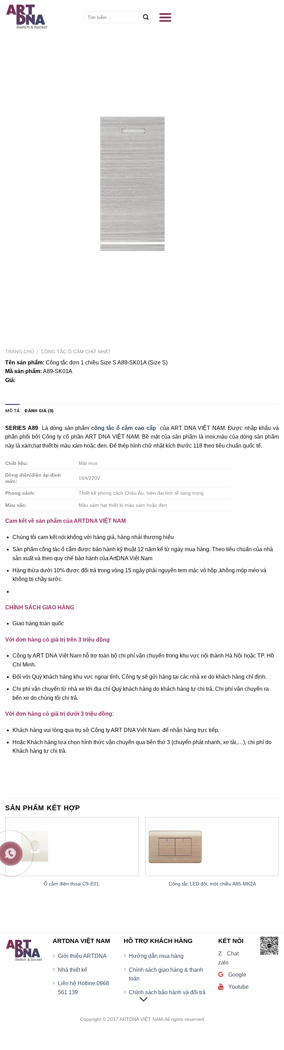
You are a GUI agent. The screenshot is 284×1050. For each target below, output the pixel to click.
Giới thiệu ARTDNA (82, 956)
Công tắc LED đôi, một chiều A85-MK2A (212, 883)
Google (236, 975)
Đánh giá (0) (39, 410)
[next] (278, 862)
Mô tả (12, 410)
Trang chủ (19, 351)
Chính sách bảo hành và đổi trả (167, 992)
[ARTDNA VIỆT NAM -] (39, 17)
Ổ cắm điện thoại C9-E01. (72, 883)
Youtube (238, 987)
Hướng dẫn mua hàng (156, 956)
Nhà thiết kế (72, 970)
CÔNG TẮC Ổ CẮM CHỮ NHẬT (76, 351)
